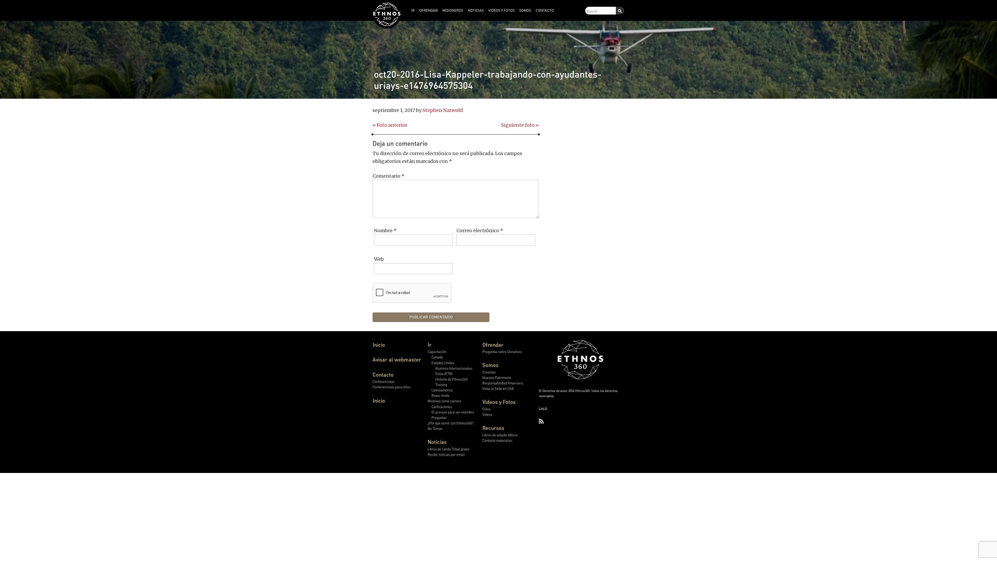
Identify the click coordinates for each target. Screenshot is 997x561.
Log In (543, 408)
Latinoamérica (442, 390)
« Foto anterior (390, 125)
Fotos (486, 409)
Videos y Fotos (499, 401)
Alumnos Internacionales (453, 368)
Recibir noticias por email (446, 454)
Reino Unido (440, 395)
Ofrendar (492, 344)
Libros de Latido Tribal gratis (448, 449)
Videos (487, 414)
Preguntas (439, 417)
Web (379, 259)
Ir (430, 344)
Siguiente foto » (520, 125)
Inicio (379, 344)
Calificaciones (442, 406)
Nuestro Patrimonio (496, 377)
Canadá (437, 357)
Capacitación (437, 351)
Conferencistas (383, 381)
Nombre (385, 230)
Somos (490, 365)
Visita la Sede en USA (498, 388)
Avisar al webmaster (397, 359)
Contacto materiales (497, 440)
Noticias (437, 441)
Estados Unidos (443, 362)
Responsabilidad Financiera (502, 383)
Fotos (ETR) (444, 373)
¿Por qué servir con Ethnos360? (451, 423)
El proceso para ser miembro (453, 412)
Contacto (383, 374)
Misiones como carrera (444, 401)
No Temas (435, 428)
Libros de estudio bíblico (500, 435)
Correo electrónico (479, 230)
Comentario (389, 176)
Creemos (489, 372)
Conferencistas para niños (391, 387)
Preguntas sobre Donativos (502, 351)
